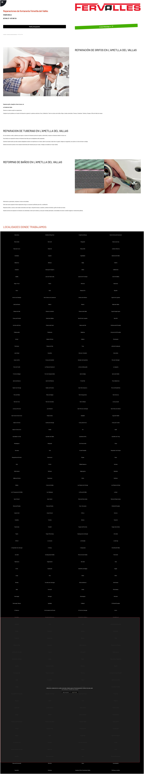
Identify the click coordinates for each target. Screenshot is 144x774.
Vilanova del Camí (50, 325)
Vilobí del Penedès (116, 506)
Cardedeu (17, 255)
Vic (82, 429)
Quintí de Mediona (50, 380)
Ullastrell (50, 248)
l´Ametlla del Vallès (116, 547)
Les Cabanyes (50, 492)
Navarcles (116, 283)
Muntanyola (115, 339)
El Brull (16, 540)
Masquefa (50, 443)
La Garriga (115, 540)
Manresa (83, 283)
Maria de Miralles (16, 506)
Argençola (50, 568)
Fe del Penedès (82, 450)
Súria (83, 478)
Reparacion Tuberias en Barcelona (12, 34)
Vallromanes (17, 471)
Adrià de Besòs (16, 304)
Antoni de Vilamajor (16, 297)
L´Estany (50, 547)
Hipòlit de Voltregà (17, 387)
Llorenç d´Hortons (17, 408)
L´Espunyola (82, 547)
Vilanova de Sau (115, 241)
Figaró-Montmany (50, 533)
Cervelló (17, 554)
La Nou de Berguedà (82, 367)
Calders (82, 339)
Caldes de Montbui (50, 387)
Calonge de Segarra (49, 269)
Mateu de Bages (49, 394)
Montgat (50, 596)
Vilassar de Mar (49, 346)
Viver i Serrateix (82, 506)
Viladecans (49, 332)
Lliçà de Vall (16, 513)
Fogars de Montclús (82, 527)
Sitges (82, 457)
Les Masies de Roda (115, 485)
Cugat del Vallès (115, 415)
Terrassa (17, 450)
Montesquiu (82, 596)
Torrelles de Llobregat (50, 582)
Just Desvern (50, 408)
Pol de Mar (82, 380)
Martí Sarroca (116, 394)
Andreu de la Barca (83, 297)
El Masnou (17, 610)
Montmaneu (115, 589)
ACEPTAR (74, 692)
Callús (82, 269)
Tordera (50, 520)
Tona (83, 346)
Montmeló (116, 554)
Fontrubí (50, 589)
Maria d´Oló (82, 248)
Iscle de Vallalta (115, 276)
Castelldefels (116, 763)
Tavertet (116, 520)
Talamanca (16, 561)
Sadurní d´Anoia (16, 422)
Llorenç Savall (116, 401)
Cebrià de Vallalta (50, 318)
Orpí (17, 464)
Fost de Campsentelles (50, 374)
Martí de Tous (17, 401)
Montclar (116, 596)
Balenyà (49, 262)
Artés (17, 568)
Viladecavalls (17, 332)
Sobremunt (49, 457)
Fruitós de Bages (17, 374)
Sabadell (83, 415)
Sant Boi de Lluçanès (82, 318)
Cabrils (115, 262)
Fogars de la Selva (116, 527)
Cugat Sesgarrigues (115, 311)
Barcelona (17, 235)
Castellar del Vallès (50, 436)
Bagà (83, 262)
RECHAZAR (66, 692)
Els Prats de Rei (82, 443)
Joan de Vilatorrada (49, 276)
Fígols (16, 533)
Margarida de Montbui (17, 457)
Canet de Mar (17, 360)
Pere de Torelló (16, 367)
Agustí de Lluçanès (115, 297)
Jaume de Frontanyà (82, 276)
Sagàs (115, 568)
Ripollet (115, 290)
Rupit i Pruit (16, 283)
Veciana (115, 464)
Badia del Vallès (115, 304)
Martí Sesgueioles (83, 394)
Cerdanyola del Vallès (49, 554)
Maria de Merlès (49, 506)
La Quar (115, 492)
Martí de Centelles (50, 401)
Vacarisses (49, 478)
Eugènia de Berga (83, 235)
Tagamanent (50, 561)
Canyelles (50, 353)
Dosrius (115, 513)
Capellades (82, 255)
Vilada (49, 429)
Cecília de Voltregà (50, 422)
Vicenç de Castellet (49, 360)
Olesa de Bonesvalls (16, 763)
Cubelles (17, 520)
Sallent (49, 304)
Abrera (82, 520)
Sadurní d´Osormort (16, 429)
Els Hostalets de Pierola (49, 610)
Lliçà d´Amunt (50, 513)
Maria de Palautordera (116, 499)
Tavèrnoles (16, 527)
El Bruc (82, 513)
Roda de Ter (82, 290)
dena (83, 763)
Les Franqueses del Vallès (17, 492)
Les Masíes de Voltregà (83, 485)
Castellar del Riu (82, 436)
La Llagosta (115, 367)
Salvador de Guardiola (83, 360)
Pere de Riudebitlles (115, 387)
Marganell (83, 241)
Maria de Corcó (16, 248)
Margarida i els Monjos (116, 450)
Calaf (116, 429)
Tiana (116, 443)
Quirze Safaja (83, 374)
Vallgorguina (83, 471)
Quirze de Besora (17, 380)
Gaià (17, 589)
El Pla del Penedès (116, 603)
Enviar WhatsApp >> (105, 26)
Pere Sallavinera (115, 380)
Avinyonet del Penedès (116, 332)
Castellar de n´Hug (116, 436)
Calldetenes (115, 269)
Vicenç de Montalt (17, 318)
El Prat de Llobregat (82, 610)
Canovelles (115, 353)
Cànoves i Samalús (83, 353)
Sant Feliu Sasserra (82, 387)
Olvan (83, 575)
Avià (116, 561)
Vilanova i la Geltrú (50, 311)
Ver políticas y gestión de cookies (70, 689)
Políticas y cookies (116, 770)
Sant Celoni (49, 499)
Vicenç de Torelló (116, 422)
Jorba (82, 589)
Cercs (115, 610)
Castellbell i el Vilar (17, 436)
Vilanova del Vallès (83, 311)
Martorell (50, 241)
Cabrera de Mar (82, 325)
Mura (17, 290)
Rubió (49, 283)
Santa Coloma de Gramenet (116, 235)
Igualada (50, 603)
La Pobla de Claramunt (50, 367)
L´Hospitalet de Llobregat (16, 547)
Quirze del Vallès (115, 374)
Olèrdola (50, 763)
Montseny (17, 346)
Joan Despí (16, 353)
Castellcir (17, 770)
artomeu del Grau (17, 325)
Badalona (83, 332)
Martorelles (16, 241)
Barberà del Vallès (116, 255)
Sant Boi (116, 318)
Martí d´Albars (83, 401)
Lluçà (17, 575)
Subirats (116, 478)
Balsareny (17, 262)
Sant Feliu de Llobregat (83, 408)
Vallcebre (116, 471)
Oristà (49, 464)
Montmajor (16, 596)
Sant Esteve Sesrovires (16, 415)
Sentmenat (115, 582)
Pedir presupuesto (34, 26)
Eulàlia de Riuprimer (49, 235)
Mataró (82, 304)
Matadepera (16, 443)
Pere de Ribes (17, 394)
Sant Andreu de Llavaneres (50, 297)
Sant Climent (17, 499)
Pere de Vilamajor (116, 360)
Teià (50, 450)
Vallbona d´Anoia (16, 478)
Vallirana (50, 471)
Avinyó (16, 339)
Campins (17, 269)
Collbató (83, 603)
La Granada (82, 540)
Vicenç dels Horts (83, 422)
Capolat (49, 255)
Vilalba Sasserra (82, 464)
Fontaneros (4, 34)
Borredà (83, 561)
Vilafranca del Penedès (116, 325)
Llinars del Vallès (49, 485)
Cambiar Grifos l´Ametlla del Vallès (82, 770)
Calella (16, 276)
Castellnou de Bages (82, 568)
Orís (50, 575)
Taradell (50, 527)
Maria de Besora (82, 582)
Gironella (116, 533)
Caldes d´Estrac (49, 339)
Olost (116, 575)
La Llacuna (49, 540)
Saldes (16, 485)
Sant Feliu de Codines (116, 408)
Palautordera (50, 415)
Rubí (50, 290)
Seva (116, 457)
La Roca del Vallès (83, 492)
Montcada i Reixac (17, 603)
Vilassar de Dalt (16, 311)
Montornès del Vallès (82, 554)
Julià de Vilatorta (116, 248)
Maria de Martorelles (82, 499)
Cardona (50, 770)
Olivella (16, 582)
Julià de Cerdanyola (115, 346)
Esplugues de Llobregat (82, 533)
